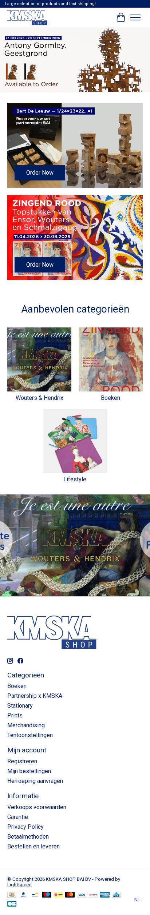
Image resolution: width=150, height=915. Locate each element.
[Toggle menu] (135, 17)
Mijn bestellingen (29, 771)
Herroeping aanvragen (35, 780)
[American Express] (105, 895)
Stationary (20, 705)
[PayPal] (23, 895)
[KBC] (116, 895)
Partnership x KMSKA (34, 695)
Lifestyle (74, 479)
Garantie (17, 816)
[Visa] (81, 895)
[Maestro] (46, 895)
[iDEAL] (58, 895)
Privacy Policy (25, 826)
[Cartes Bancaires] (11, 904)
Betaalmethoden (28, 836)
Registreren (22, 761)
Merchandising (26, 725)
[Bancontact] (35, 895)
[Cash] (11, 895)
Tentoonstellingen (30, 735)
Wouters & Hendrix (39, 397)
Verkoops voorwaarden (36, 807)
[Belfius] (93, 895)
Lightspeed (19, 884)
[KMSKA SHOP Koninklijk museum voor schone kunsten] (27, 17)
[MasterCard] (70, 895)
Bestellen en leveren (33, 846)
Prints (15, 715)
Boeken (110, 397)
